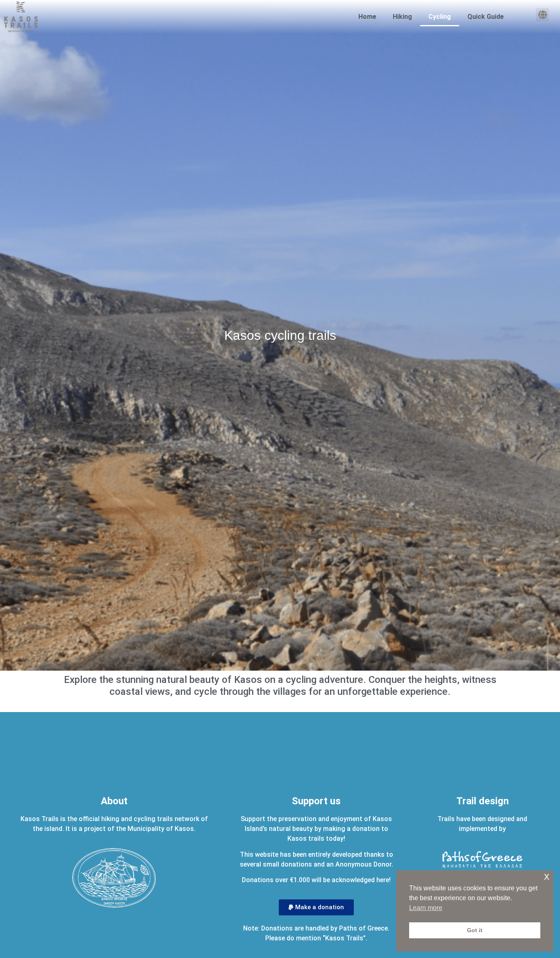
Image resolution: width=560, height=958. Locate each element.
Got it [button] (475, 930)
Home (367, 16)
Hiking (402, 16)
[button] (542, 14)
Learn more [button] (425, 907)
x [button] (546, 876)
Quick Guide (485, 16)
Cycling (439, 16)
